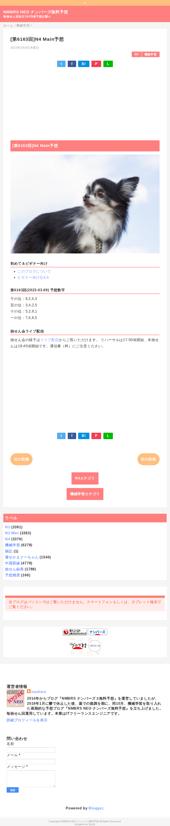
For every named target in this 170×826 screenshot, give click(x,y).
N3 (7, 527)
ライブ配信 (49, 340)
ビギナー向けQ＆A (33, 277)
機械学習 (151, 54)
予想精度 (12, 575)
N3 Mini (12, 533)
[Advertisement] (84, 102)
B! (84, 64)
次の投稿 (21, 459)
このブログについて (34, 271)
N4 (137, 54)
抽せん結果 (14, 569)
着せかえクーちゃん (22, 557)
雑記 (9, 551)
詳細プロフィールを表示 (27, 720)
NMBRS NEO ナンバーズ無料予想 (35, 12)
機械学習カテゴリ (85, 494)
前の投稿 (148, 459)
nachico (38, 692)
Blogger (96, 808)
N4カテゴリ (85, 478)
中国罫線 (12, 563)
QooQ (92, 824)
